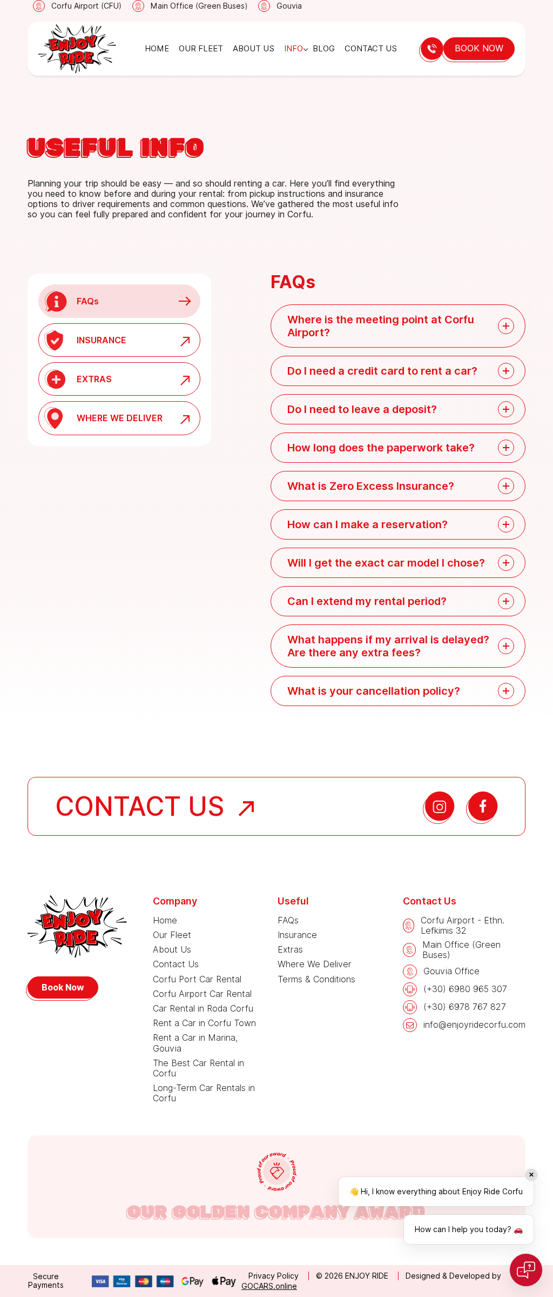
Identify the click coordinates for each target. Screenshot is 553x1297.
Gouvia (289, 6)
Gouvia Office (451, 971)
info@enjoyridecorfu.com (474, 1025)
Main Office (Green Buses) (199, 6)
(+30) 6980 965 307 (465, 989)
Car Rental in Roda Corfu (203, 1008)
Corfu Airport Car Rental (202, 994)
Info (293, 49)
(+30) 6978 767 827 (464, 1007)
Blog (324, 49)
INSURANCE (101, 340)
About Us (253, 49)
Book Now (479, 48)
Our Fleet (201, 49)
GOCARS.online (269, 1286)
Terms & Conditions (316, 979)
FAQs (88, 301)
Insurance (297, 935)
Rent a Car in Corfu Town (204, 1023)
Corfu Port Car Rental (197, 979)
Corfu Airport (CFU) (86, 6)
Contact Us (371, 49)
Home (157, 49)
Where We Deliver (315, 964)
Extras (290, 950)
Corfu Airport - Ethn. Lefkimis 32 (462, 925)
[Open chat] (526, 1270)
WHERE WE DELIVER (120, 418)
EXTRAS (94, 379)
